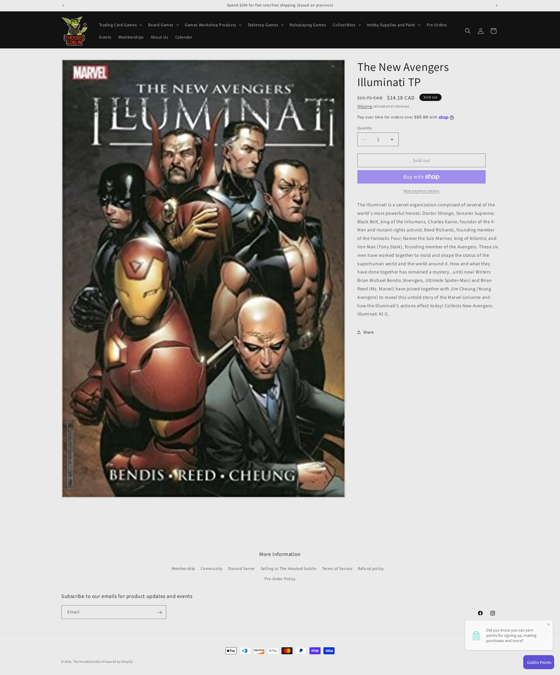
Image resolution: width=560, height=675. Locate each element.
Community (212, 568)
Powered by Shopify (118, 662)
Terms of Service (337, 568)
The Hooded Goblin (87, 662)
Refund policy (371, 568)
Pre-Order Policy (280, 578)
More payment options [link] (422, 191)
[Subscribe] (159, 612)
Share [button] (368, 332)
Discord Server (241, 568)
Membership (183, 568)
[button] (120, 25)
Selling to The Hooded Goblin (289, 568)
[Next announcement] (496, 5)
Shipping (364, 106)
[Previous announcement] (63, 5)
